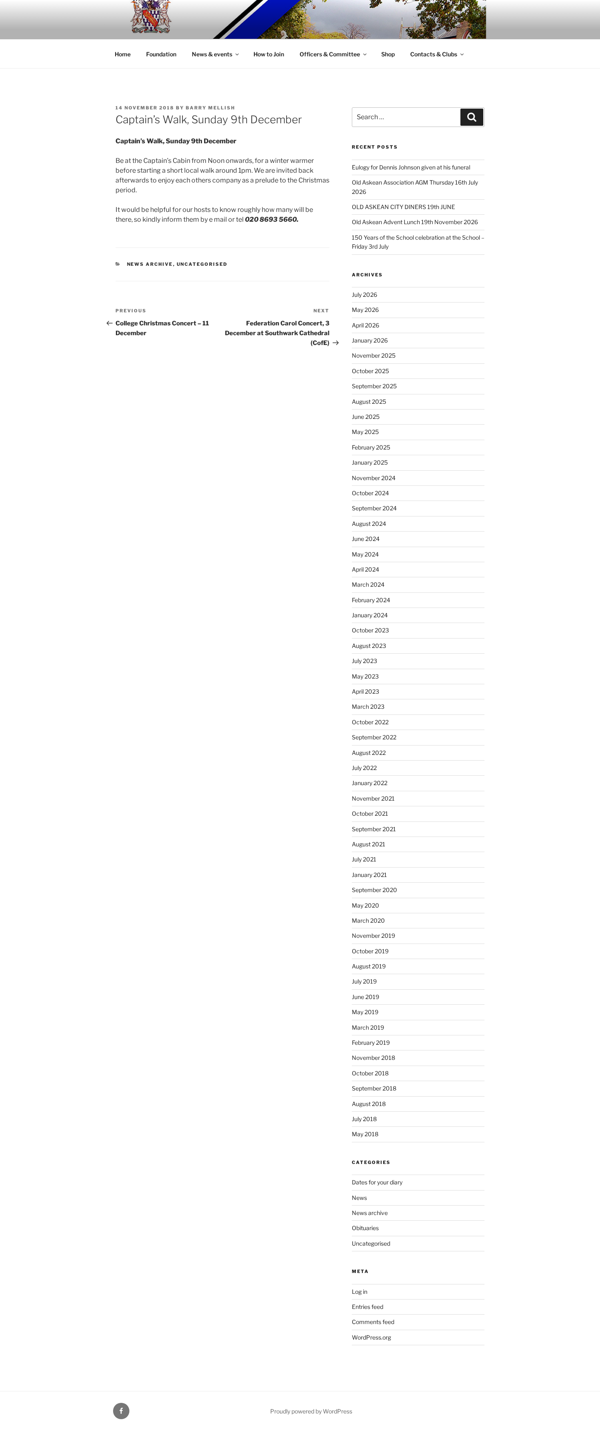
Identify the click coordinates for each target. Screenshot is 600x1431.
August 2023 (369, 645)
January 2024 (370, 615)
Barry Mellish (210, 108)
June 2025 (366, 416)
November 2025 (374, 355)
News (359, 1197)
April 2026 (365, 325)
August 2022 (369, 752)
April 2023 (365, 691)
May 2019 (365, 1011)
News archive (150, 264)
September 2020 (374, 889)
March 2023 (368, 706)
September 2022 (374, 737)
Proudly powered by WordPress (311, 1411)
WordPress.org (371, 1337)
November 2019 (373, 935)
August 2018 (369, 1103)
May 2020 (365, 905)
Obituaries (365, 1227)
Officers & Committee (330, 54)
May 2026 (365, 309)
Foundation (161, 54)
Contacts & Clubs (433, 54)
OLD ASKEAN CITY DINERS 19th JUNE (403, 206)
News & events (212, 54)
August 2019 (369, 966)
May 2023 (365, 676)
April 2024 (365, 569)
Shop (388, 54)
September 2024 (374, 508)
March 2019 (368, 1027)
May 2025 (365, 431)
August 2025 (369, 401)
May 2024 (365, 554)
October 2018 (370, 1073)
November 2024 (374, 477)
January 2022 (369, 782)
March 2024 (368, 584)
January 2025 (370, 462)
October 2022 (370, 722)
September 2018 (374, 1088)
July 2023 (364, 660)
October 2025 (370, 370)
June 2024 (366, 538)
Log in (359, 1291)
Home (123, 54)
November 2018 (373, 1057)
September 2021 (374, 829)
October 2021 (370, 813)
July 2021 (364, 859)
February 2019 (371, 1042)
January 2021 (369, 874)
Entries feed (367, 1306)
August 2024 (369, 523)
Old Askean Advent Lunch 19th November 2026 (415, 221)
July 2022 (364, 767)
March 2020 (368, 920)
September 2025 (374, 386)
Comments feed (373, 1321)
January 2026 (370, 340)
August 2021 (368, 844)
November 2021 (373, 798)
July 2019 (364, 981)
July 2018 (364, 1118)
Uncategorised (202, 264)
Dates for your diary (377, 1182)
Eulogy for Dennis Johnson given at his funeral (411, 167)
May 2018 (365, 1134)
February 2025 (371, 447)
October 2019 (370, 951)
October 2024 (370, 493)
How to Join (268, 54)
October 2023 (370, 630)
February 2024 (371, 599)
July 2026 (364, 294)
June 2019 (365, 996)
